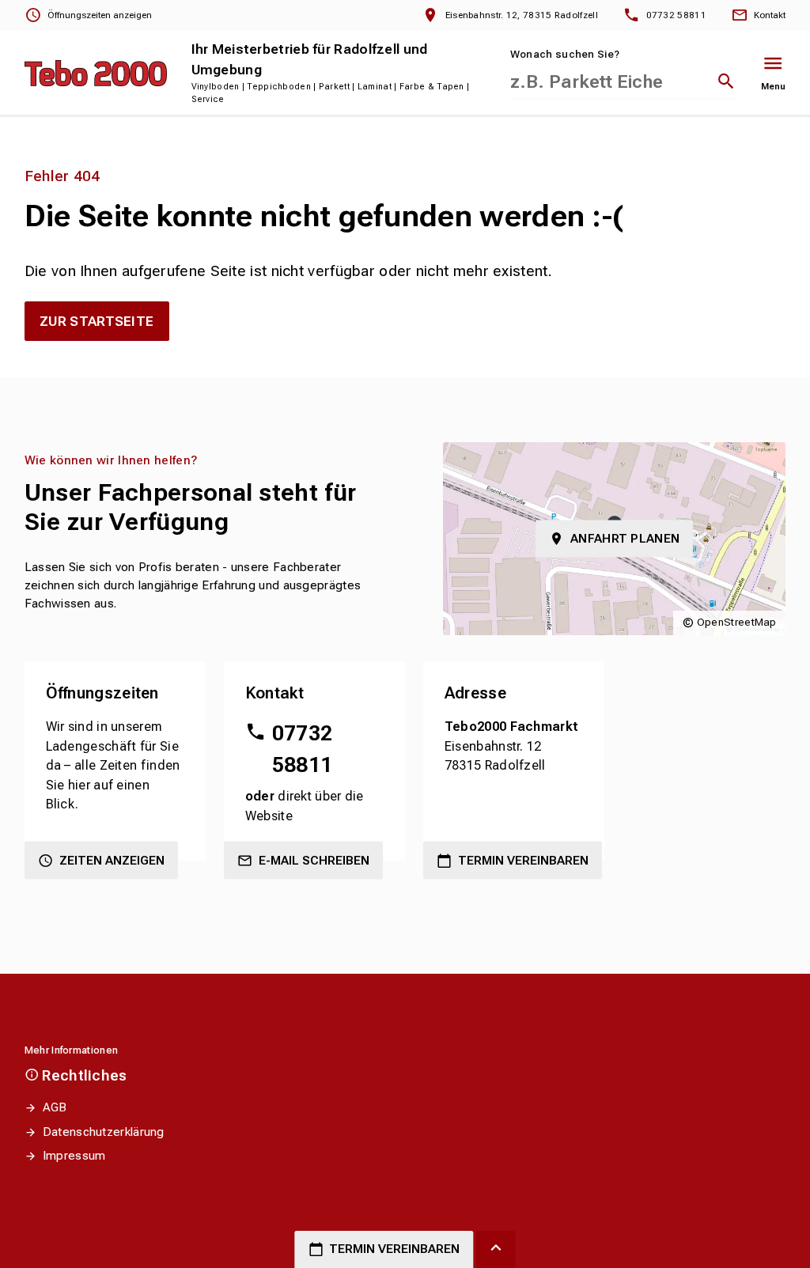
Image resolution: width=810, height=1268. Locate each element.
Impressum (74, 1156)
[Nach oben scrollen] (495, 1249)
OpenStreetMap (737, 622)
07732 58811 (302, 749)
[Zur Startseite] (96, 73)
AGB (55, 1107)
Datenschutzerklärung (104, 1132)
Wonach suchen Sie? (564, 54)
